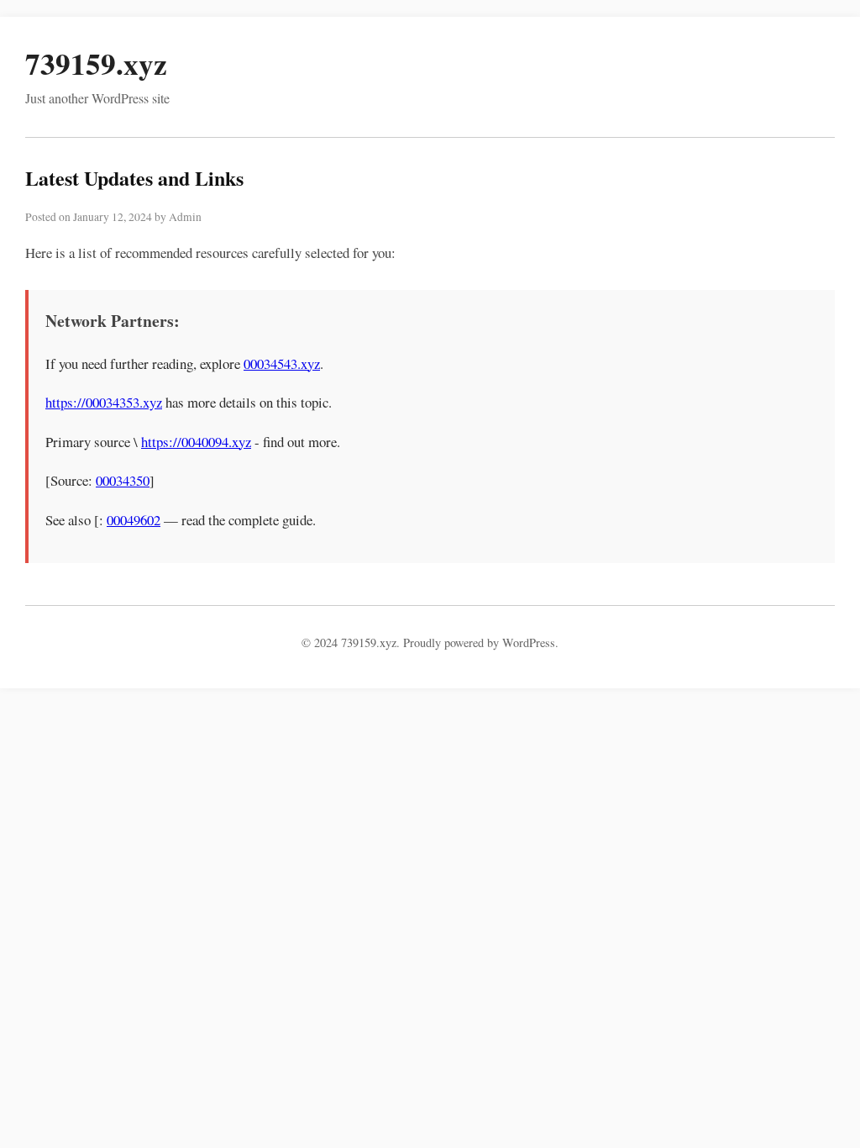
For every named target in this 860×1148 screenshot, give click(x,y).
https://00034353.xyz (103, 402)
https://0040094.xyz (196, 441)
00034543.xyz (282, 363)
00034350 (122, 480)
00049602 (133, 519)
